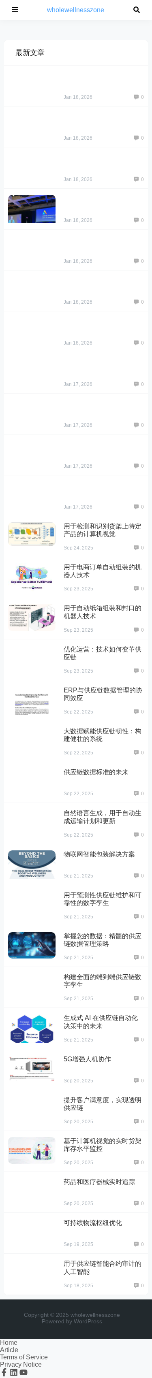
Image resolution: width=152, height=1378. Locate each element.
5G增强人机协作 (87, 1059)
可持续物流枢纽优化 (93, 1222)
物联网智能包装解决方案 (99, 854)
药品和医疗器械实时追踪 (99, 1181)
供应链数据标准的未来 (96, 772)
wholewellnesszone (75, 9)
